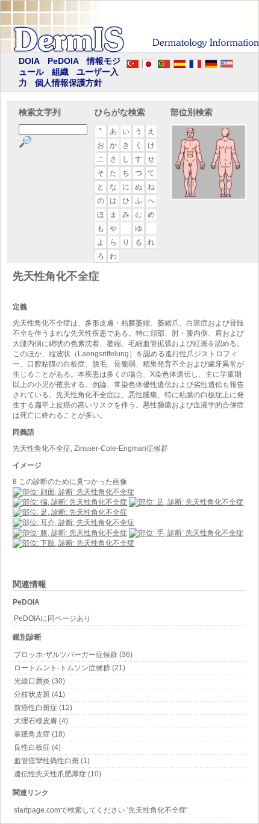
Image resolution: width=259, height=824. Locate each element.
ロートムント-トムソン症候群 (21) (69, 668)
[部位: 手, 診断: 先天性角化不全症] (186, 533)
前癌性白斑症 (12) (43, 707)
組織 (60, 72)
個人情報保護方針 (68, 82)
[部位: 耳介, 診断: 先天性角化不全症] (73, 522)
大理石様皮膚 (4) (41, 721)
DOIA (29, 61)
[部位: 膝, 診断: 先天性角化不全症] (70, 533)
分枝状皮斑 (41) (39, 694)
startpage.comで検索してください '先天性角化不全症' (100, 810)
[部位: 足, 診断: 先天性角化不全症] (186, 502)
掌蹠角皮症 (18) (39, 734)
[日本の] (148, 62)
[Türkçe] (132, 62)
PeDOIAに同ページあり (52, 618)
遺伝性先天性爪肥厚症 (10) (57, 774)
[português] (164, 62)
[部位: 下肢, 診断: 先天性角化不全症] (73, 543)
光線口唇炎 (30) (39, 681)
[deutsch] (211, 62)
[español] (179, 62)
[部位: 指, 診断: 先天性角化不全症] (70, 502)
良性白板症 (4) (37, 747)
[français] (195, 62)
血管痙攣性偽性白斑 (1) (52, 760)
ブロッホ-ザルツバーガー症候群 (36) (73, 654)
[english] (238, 62)
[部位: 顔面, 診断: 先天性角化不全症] (73, 492)
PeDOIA (63, 61)
